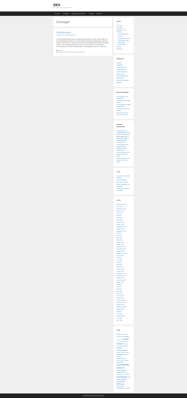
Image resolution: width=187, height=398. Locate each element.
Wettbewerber (120, 386)
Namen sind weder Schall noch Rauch (123, 154)
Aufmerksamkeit (121, 336)
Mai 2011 (119, 289)
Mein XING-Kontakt (122, 182)
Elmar (118, 158)
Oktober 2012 (120, 251)
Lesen (118, 352)
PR (127, 354)
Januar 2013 (120, 244)
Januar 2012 (120, 271)
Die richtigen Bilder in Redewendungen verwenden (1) (123, 140)
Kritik (126, 346)
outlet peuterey (121, 130)
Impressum (99, 13)
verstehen (123, 379)
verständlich (121, 381)
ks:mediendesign (122, 180)
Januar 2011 (120, 298)
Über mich (57, 13)
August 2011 (120, 282)
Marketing (120, 354)
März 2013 (120, 240)
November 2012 (121, 249)
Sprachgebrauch (122, 370)
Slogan (127, 360)
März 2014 (120, 220)
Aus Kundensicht (121, 67)
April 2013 (119, 238)
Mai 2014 (119, 215)
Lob (125, 352)
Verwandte (78, 52)
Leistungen (66, 13)
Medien (125, 354)
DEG (56, 5)
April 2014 (119, 217)
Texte (129, 377)
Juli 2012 (119, 258)
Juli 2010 (119, 311)
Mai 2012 (119, 262)
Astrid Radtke (121, 144)
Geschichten (125, 341)
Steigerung (120, 372)
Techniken (124, 374)
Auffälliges (120, 65)
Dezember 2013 (121, 226)
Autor (127, 336)
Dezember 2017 (121, 204)
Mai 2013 (119, 235)
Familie (63, 52)
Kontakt (91, 13)
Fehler (126, 339)
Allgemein (60, 50)
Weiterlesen (103, 46)
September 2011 (121, 280)
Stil (124, 372)
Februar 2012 (120, 269)
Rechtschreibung (121, 360)
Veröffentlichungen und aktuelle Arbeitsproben (123, 42)
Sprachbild (120, 362)
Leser (122, 352)
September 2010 (121, 307)
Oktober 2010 (121, 304)
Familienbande (63, 32)
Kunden (120, 36)
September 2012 (121, 253)
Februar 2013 (120, 242)
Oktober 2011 (120, 278)
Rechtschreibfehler (121, 358)
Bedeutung (119, 339)
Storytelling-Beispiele (123, 80)
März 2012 (120, 266)
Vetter (83, 52)
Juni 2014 (119, 213)
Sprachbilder (123, 364)
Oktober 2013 (121, 229)
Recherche (119, 356)
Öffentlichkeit (127, 388)
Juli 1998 (119, 318)
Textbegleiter (122, 377)
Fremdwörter (119, 341)
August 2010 (120, 309)
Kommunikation (120, 346)
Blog (122, 339)
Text (128, 374)
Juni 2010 (119, 313)
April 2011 (119, 291)
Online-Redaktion (122, 71)
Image (119, 344)
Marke (127, 352)
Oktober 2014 (121, 211)
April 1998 (119, 320)
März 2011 (119, 293)
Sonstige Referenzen (124, 38)
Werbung (119, 82)
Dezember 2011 (121, 273)
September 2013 (121, 231)
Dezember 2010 (121, 300)
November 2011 (121, 275)
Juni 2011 (119, 287)
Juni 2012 (119, 260)
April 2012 (119, 264)
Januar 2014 (120, 224)
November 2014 (121, 209)
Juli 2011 (119, 284)
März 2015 (120, 206)
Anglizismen (120, 334)
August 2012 (120, 255)
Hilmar (118, 152)
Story (127, 372)
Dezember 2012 (121, 246)
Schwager (72, 52)
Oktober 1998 (121, 315)
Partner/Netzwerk (123, 34)
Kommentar (125, 344)
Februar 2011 (120, 295)
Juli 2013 (119, 233)
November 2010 (121, 302)
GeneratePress (100, 395)
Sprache (120, 368)
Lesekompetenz (121, 69)
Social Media (120, 78)
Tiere (118, 379)
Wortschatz (120, 388)
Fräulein (68, 52)
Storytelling (119, 374)
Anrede (59, 52)
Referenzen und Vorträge (78, 13)
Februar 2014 (120, 222)
